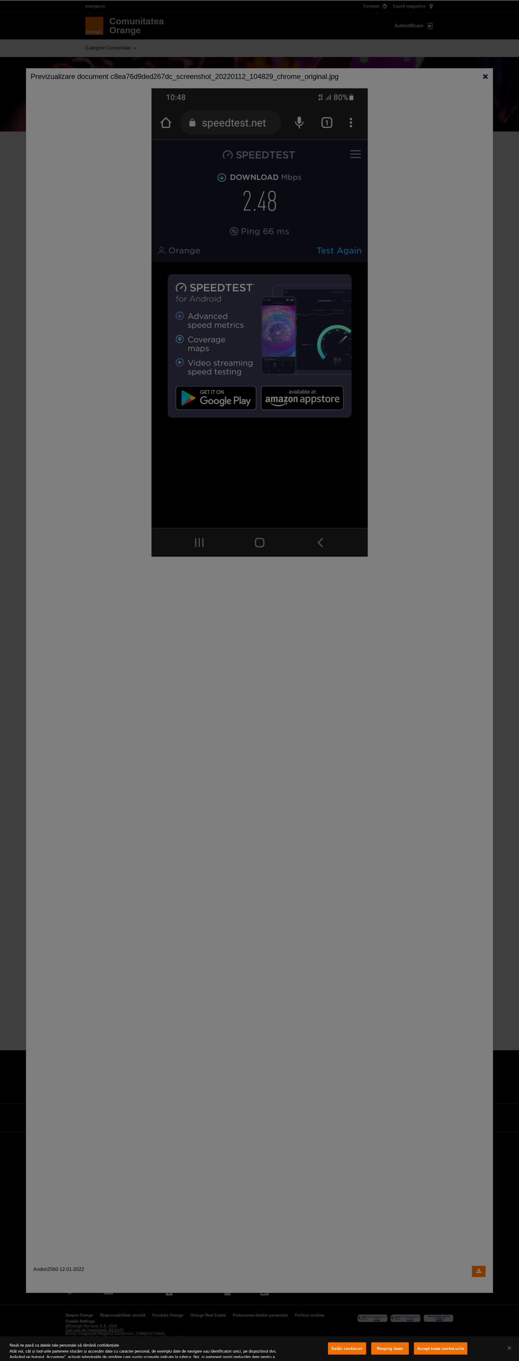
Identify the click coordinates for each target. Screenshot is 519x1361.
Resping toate (390, 1348)
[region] (259, 1348)
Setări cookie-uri (347, 1348)
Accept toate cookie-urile (440, 1348)
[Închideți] (509, 1348)
